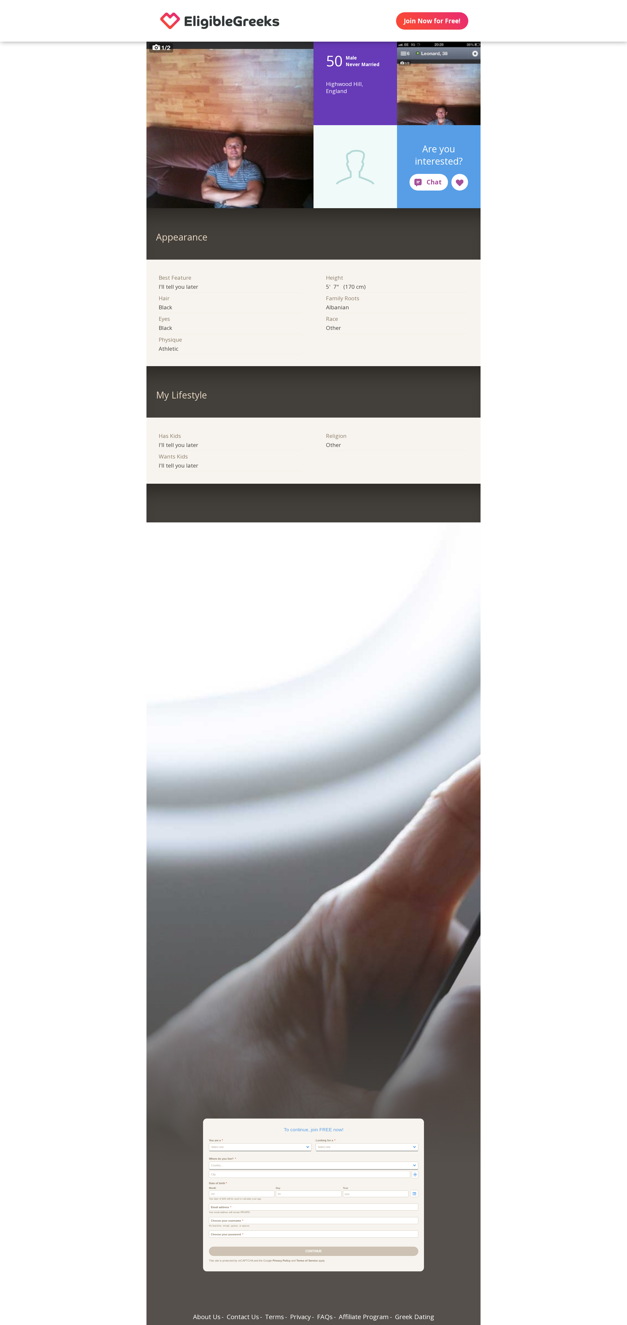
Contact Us (243, 1316)
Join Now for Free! (432, 20)
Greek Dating (414, 1316)
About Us (206, 1316)
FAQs (325, 1316)
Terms (274, 1316)
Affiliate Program (364, 1316)
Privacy (300, 1316)
